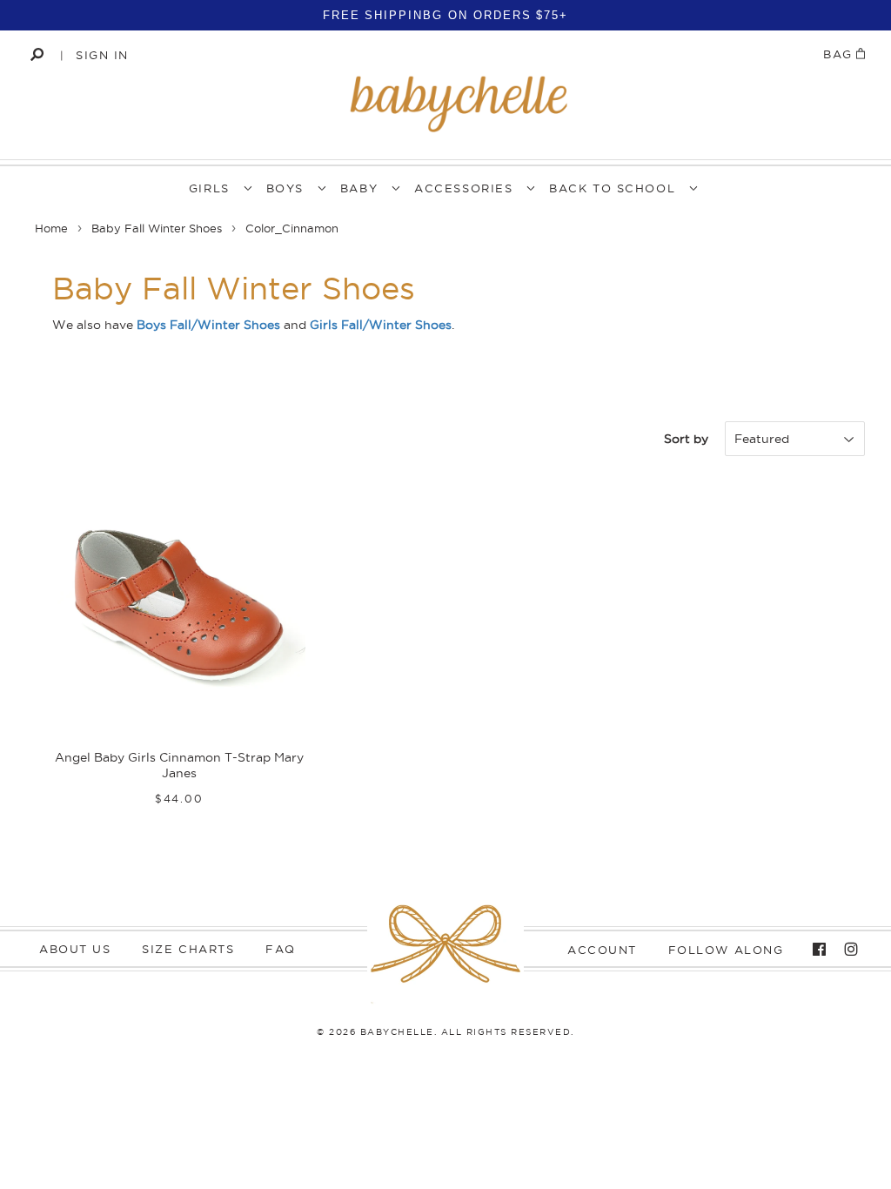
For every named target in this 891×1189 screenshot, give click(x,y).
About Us (75, 949)
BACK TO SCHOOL (612, 188)
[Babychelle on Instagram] (847, 949)
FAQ (280, 949)
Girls (209, 188)
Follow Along (726, 950)
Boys (285, 188)
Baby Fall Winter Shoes (156, 228)
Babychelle (397, 1032)
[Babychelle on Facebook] (814, 949)
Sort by (686, 439)
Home (51, 228)
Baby (359, 188)
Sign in (102, 55)
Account (602, 950)
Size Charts (188, 949)
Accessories (463, 188)
